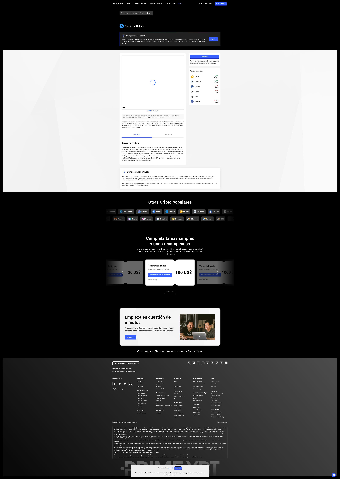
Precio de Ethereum (142, 395)
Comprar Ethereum (197, 409)
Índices (176, 384)
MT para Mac (177, 410)
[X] (189, 363)
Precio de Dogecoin (142, 400)
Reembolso (158, 413)
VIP (156, 403)
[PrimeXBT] (118, 4)
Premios (213, 389)
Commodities (177, 386)
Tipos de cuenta (160, 408)
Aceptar (178, 468)
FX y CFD (139, 384)
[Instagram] (193, 363)
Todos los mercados (179, 396)
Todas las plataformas (161, 389)
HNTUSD (148, 111)
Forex (175, 381)
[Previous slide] (122, 272)
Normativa (213, 386)
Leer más (170, 468)
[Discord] (226, 363)
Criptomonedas (178, 391)
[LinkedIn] (198, 363)
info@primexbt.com (127, 368)
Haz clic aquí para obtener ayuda (125, 363)
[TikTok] (212, 363)
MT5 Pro (176, 418)
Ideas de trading (197, 389)
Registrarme (221, 3)
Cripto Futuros (140, 381)
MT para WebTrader (179, 415)
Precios (128, 13)
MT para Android (178, 405)
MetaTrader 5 (159, 386)
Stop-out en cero (160, 410)
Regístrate (213, 39)
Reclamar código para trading (112, 274)
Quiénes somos (215, 381)
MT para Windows (178, 413)
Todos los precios (141, 413)
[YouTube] (207, 363)
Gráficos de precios (197, 381)
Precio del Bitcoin (141, 393)
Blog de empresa (215, 397)
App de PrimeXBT (160, 384)
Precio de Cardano (141, 403)
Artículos (195, 398)
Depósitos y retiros (160, 398)
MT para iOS (177, 408)
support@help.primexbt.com (129, 371)
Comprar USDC (196, 414)
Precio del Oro (140, 410)
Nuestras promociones (216, 412)
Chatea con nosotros (164, 351)
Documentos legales (216, 402)
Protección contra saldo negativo (164, 405)
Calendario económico (198, 386)
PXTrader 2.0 (159, 381)
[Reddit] (221, 363)
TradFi (175, 399)
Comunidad (214, 384)
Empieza (130, 337)
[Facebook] (203, 363)
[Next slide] (218, 272)
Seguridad (158, 400)
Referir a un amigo (215, 414)
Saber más (170, 292)
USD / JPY (139, 408)
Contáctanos (214, 400)
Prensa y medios (215, 391)
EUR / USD (139, 405)
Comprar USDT (196, 412)
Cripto (135, 13)
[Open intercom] (334, 475)
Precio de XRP (140, 398)
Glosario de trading (197, 400)
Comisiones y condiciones (162, 395)
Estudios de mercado (198, 395)
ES (202, 3)
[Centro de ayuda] (199, 4)
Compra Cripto (140, 386)
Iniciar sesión (209, 3)
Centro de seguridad (216, 405)
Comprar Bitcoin (197, 407)
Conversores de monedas (199, 384)
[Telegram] (216, 363)
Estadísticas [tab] (168, 135)
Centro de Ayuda (195, 351)
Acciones (176, 389)
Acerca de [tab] (136, 135)
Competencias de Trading (217, 417)
